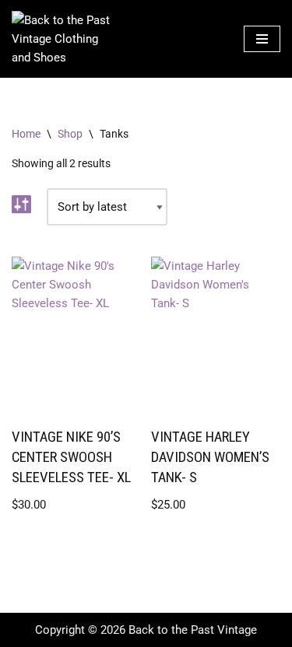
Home (26, 134)
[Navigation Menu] (262, 39)
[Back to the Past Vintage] (62, 39)
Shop (70, 134)
